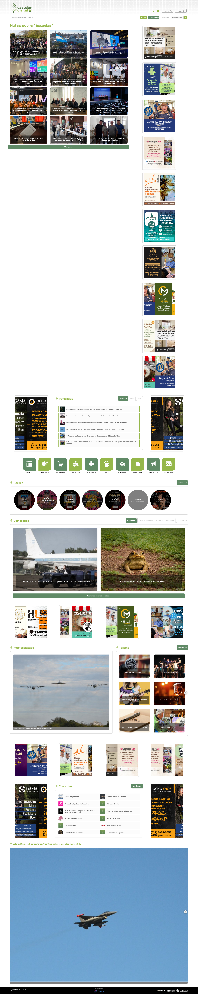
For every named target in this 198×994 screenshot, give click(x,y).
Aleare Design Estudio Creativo (77, 804)
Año (139, 398)
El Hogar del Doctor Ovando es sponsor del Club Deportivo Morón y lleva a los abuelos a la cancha (101, 442)
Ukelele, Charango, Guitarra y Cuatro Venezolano (134, 699)
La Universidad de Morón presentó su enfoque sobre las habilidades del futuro (28, 81)
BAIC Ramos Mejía (114, 825)
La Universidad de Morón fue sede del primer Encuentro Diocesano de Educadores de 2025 (109, 110)
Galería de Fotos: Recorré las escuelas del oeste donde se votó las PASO (68, 139)
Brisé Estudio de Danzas (74, 833)
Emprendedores (146, 520)
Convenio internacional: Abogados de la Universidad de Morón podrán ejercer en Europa (68, 110)
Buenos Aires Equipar (115, 833)
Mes (132, 398)
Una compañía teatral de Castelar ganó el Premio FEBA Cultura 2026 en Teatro (96, 422)
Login (144, 17)
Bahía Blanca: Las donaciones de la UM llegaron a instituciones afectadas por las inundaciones (69, 81)
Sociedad (131, 520)
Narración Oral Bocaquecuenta (134, 672)
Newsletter (165, 17)
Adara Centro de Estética (116, 796)
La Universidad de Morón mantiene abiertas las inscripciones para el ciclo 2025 (28, 110)
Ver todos (182, 482)
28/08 (47, 500)
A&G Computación (72, 796)
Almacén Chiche (113, 804)
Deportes (170, 520)
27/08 (24, 500)
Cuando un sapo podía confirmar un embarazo (142, 581)
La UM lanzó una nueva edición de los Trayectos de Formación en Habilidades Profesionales (109, 81)
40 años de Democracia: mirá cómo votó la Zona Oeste (28, 139)
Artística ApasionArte (73, 818)
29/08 (92, 500)
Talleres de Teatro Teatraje (169, 672)
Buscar (166, 11)
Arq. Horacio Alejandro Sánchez (119, 811)
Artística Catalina (113, 818)
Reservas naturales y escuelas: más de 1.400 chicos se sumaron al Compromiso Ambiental (28, 53)
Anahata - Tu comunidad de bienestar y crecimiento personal (79, 811)
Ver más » (68, 147)
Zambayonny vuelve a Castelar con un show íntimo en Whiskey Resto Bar (94, 409)
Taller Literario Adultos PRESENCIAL (134, 727)
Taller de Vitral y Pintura (169, 727)
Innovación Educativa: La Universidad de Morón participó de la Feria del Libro (109, 53)
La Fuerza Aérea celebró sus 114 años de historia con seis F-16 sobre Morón (95, 429)
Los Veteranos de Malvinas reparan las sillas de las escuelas (109, 139)
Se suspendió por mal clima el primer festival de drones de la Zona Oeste (93, 416)
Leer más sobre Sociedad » (99, 596)
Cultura (159, 520)
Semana (123, 398)
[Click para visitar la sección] (29, 464)
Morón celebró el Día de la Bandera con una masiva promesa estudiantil (69, 53)
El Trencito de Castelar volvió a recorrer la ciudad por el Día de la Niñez (93, 436)
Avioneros (182, 520)
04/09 (160, 500)
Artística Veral (70, 825)
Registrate (154, 17)
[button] (185, 692)
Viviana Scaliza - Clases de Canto (169, 700)
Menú (180, 11)
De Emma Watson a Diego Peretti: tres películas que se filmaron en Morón (55, 581)
